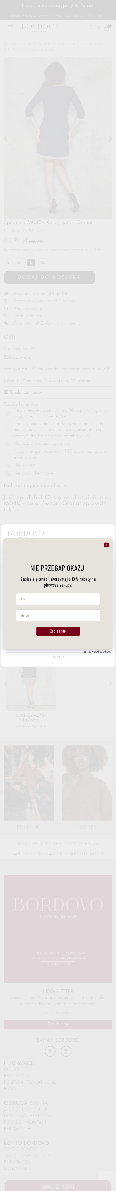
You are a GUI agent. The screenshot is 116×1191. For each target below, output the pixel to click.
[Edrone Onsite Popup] (58, 595)
